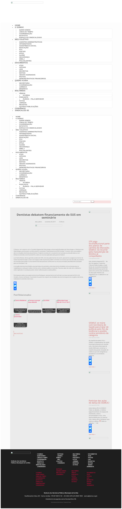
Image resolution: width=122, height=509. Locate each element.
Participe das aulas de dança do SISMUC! (99, 401)
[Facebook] (15, 202)
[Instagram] (26, 202)
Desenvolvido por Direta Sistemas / (57, 502)
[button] (61, 114)
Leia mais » (92, 288)
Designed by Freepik (67, 502)
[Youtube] (31, 202)
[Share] (49, 288)
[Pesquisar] (92, 202)
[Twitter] (20, 202)
